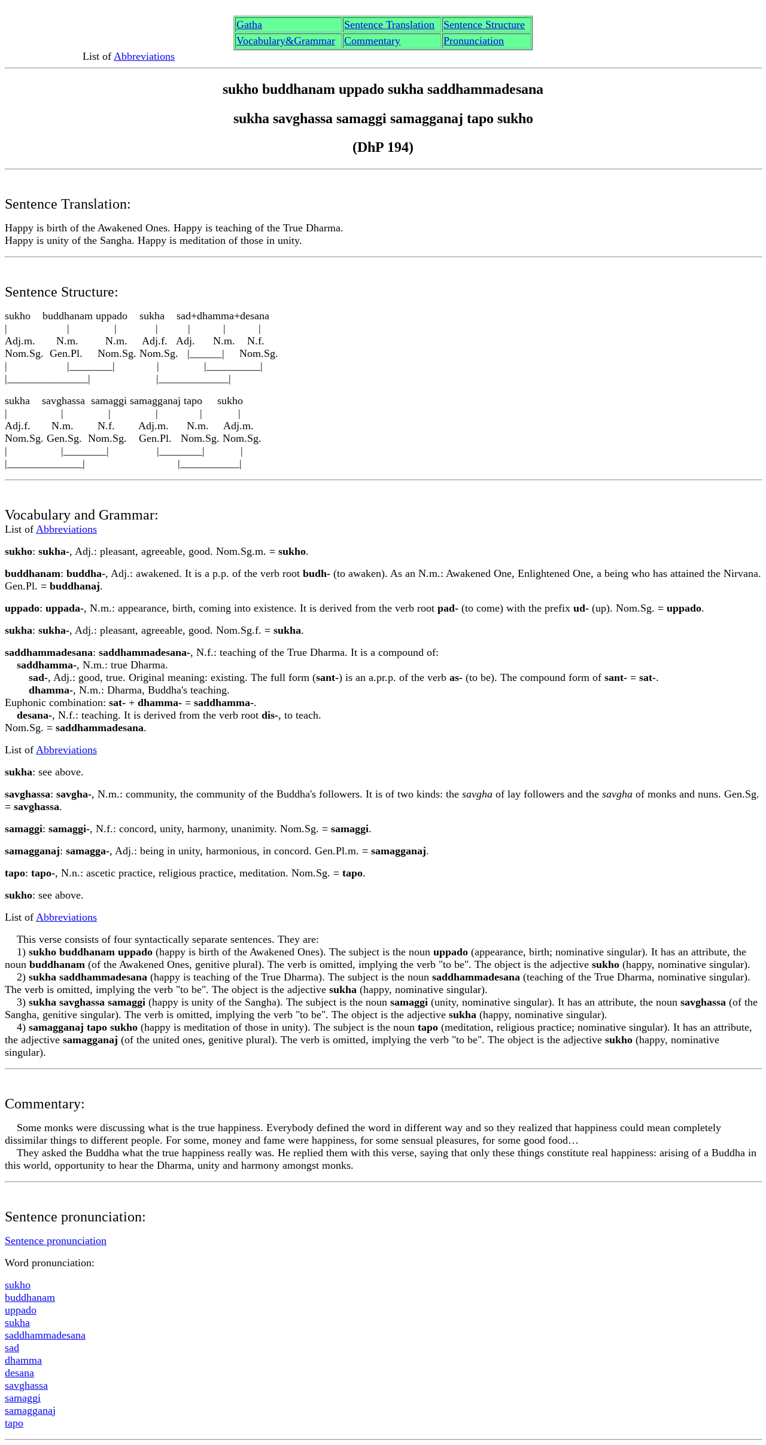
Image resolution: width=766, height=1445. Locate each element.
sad (12, 1348)
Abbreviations (144, 56)
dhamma (23, 1360)
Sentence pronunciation (56, 1241)
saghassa (26, 1385)
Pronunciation (473, 41)
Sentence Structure (484, 24)
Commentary (372, 41)
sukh (17, 1322)
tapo (14, 1423)
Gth (249, 24)
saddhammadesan (45, 1335)
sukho (18, 1285)
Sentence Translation (389, 24)
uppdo (21, 1310)
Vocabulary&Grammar (285, 41)
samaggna (30, 1410)
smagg (23, 1398)
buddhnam (30, 1297)
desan (19, 1373)
